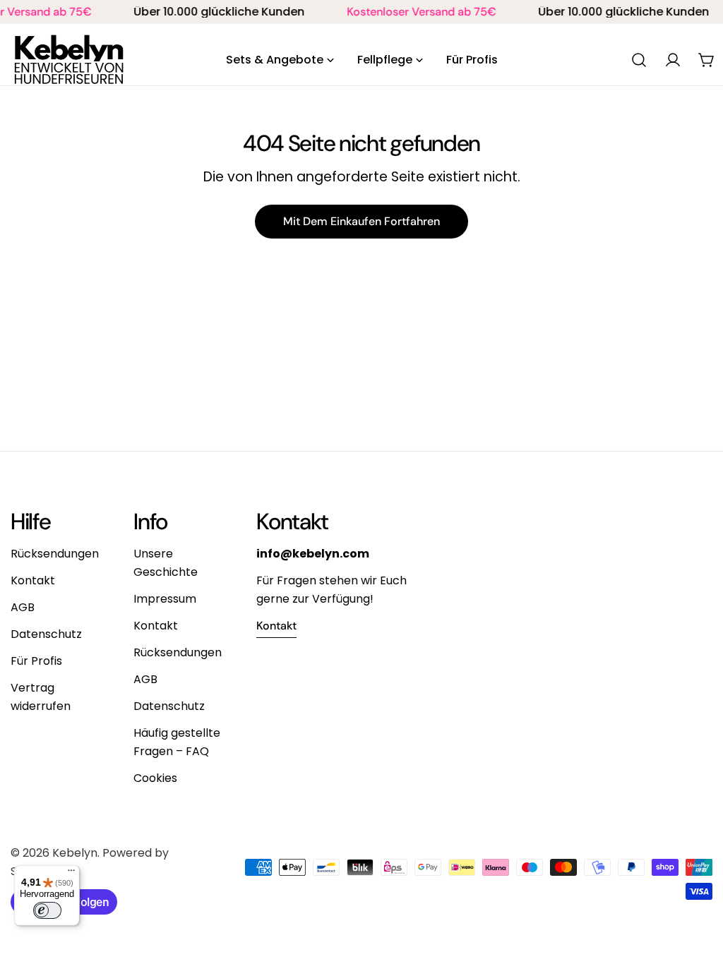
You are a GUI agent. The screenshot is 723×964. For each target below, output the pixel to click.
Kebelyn (74, 853)
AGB (23, 607)
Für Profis (36, 661)
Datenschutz (46, 634)
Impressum (164, 599)
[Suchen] (639, 60)
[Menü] (71, 873)
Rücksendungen (55, 554)
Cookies (155, 778)
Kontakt (33, 580)
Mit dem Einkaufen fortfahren (361, 221)
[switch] (47, 910)
